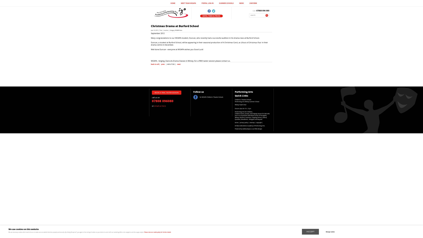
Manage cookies (330, 232)
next (179, 64)
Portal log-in (207, 3)
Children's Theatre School (243, 99)
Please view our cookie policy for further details (157, 232)
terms (236, 122)
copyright (259, 122)
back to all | (155, 64)
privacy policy (244, 122)
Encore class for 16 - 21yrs (243, 108)
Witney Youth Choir (240, 105)
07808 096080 (162, 101)
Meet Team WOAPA (188, 3)
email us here (160, 106)
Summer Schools (226, 3)
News (241, 3)
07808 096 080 (262, 10)
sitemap (252, 122)
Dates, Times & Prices (211, 16)
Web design (258, 129)
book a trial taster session (167, 92)
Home (173, 3)
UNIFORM (253, 3)
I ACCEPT (310, 232)
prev (163, 64)
